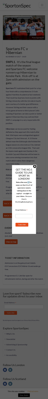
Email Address (21, 210)
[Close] (35, 166)
